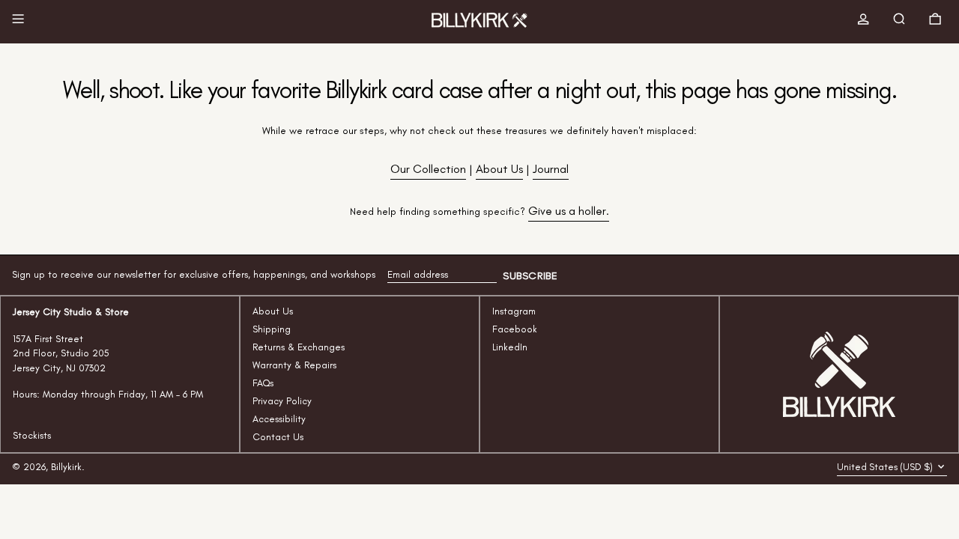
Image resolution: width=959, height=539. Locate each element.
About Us (499, 169)
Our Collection (428, 169)
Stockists (32, 435)
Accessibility (279, 418)
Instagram (514, 311)
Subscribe (530, 276)
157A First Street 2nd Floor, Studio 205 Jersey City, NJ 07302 (61, 353)
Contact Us (277, 436)
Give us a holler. (568, 211)
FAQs (262, 383)
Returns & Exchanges (298, 347)
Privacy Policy (282, 400)
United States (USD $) (886, 466)
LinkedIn (509, 347)
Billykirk (66, 466)
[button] (902, 22)
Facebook (514, 329)
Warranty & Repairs (294, 365)
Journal (551, 169)
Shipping (271, 329)
